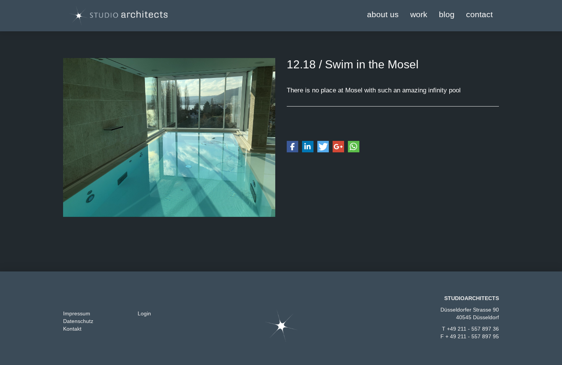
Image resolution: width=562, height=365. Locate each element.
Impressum (76, 313)
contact (479, 14)
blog (447, 14)
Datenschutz (78, 321)
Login (144, 313)
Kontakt (72, 329)
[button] (292, 146)
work (418, 14)
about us (383, 14)
